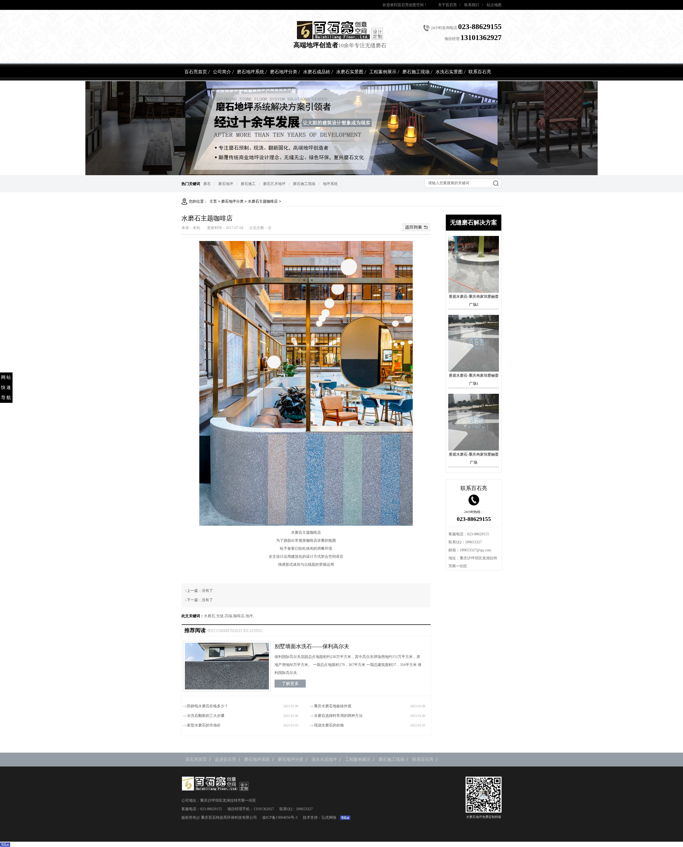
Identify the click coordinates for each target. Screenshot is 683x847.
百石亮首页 (195, 71)
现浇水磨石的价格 (329, 725)
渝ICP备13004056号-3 (279, 818)
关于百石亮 (447, 5)
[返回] (416, 227)
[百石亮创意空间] (340, 30)
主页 (213, 201)
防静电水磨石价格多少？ (207, 706)
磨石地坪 (225, 184)
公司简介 (222, 71)
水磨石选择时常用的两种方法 (338, 716)
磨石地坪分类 (283, 71)
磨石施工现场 (416, 71)
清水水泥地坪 (324, 759)
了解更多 (290, 683)
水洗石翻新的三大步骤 (205, 716)
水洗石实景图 (449, 71)
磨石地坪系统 (250, 71)
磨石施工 (248, 184)
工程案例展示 (382, 71)
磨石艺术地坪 (274, 184)
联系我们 (471, 5)
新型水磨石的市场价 (204, 725)
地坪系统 (330, 184)
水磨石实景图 (349, 71)
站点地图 (494, 5)
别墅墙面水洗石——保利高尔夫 (312, 646)
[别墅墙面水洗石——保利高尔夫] (227, 666)
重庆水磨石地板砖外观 (332, 706)
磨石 (207, 184)
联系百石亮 (479, 71)
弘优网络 (328, 818)
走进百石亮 (225, 759)
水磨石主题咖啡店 (263, 201)
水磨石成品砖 (316, 71)
